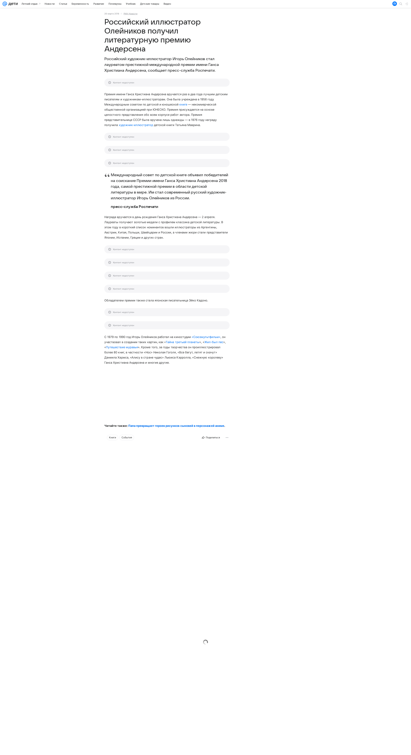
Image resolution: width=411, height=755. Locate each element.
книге (183, 104)
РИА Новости (130, 13)
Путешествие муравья (122, 347)
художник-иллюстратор (136, 125)
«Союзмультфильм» (206, 337)
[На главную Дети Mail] (12, 4)
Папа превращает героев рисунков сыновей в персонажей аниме (176, 425)
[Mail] (5, 4)
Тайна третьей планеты (182, 342)
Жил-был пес (213, 342)
